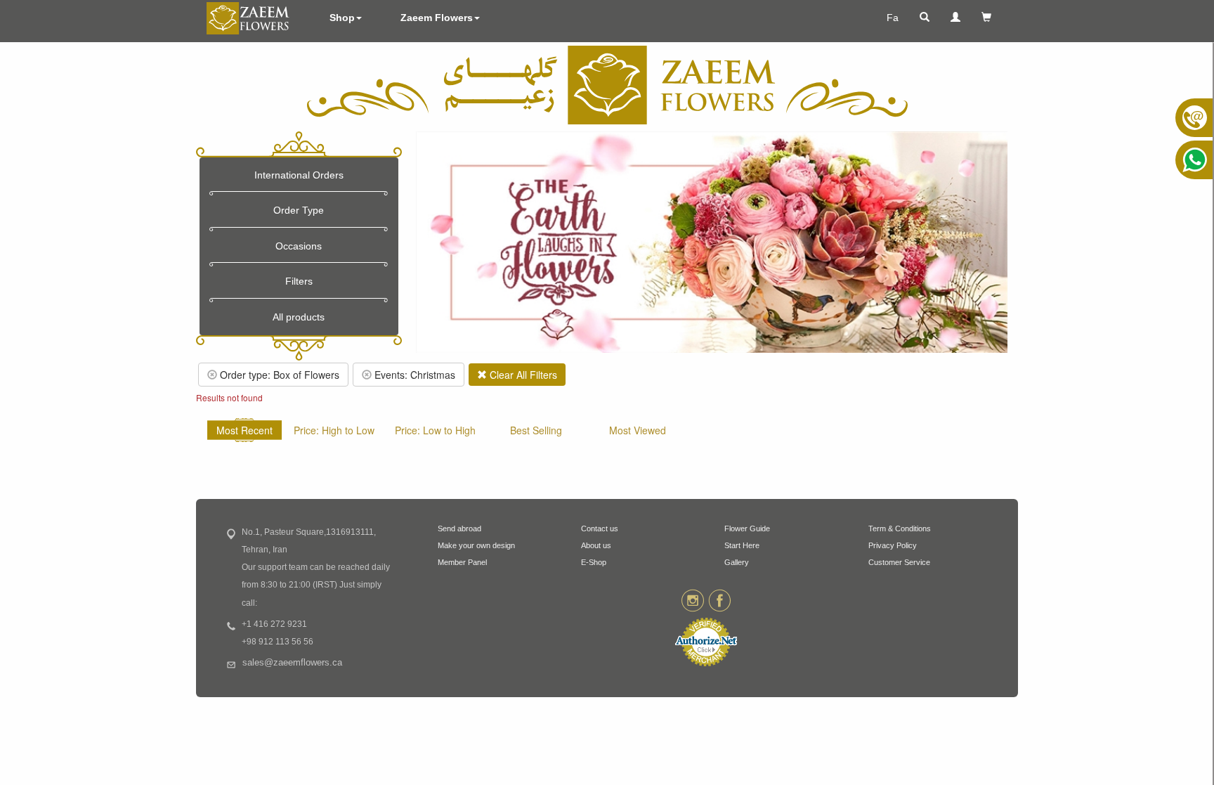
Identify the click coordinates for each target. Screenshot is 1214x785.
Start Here (741, 545)
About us (596, 545)
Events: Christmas (413, 375)
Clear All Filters (522, 375)
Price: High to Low (334, 430)
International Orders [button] (299, 175)
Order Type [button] (298, 210)
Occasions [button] (298, 246)
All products (299, 317)
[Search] (924, 18)
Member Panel (462, 562)
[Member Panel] (955, 18)
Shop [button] (342, 17)
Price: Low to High (435, 430)
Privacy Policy (892, 545)
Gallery (736, 562)
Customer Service (899, 562)
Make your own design (476, 545)
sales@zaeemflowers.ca (292, 663)
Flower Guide (747, 528)
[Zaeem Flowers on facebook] (719, 599)
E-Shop (593, 562)
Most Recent (244, 430)
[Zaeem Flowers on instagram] (692, 599)
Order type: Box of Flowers (278, 375)
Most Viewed (637, 430)
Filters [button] (299, 281)
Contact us (599, 528)
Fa (893, 17)
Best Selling (536, 430)
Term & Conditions (899, 528)
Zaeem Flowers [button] (436, 17)
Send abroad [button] (459, 528)
